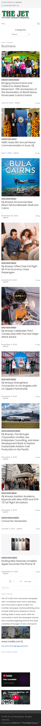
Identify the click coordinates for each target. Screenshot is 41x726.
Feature (9, 493)
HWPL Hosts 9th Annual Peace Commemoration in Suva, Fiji (18, 144)
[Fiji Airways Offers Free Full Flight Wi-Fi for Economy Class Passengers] (20, 224)
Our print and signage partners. (14, 646)
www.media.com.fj (12, 641)
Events (9, 139)
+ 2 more (14, 493)
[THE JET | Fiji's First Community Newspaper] (20, 14)
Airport (3, 198)
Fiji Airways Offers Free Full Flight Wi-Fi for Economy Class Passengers (19, 269)
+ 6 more (16, 80)
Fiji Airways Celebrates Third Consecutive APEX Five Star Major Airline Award (20, 333)
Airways (8, 198)
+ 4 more (14, 139)
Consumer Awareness (14, 521)
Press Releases (10, 431)
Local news (10, 517)
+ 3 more (13, 263)
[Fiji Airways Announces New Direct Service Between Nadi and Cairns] (20, 160)
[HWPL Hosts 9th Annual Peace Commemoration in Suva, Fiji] (20, 109)
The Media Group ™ (30, 723)
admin (17, 103)
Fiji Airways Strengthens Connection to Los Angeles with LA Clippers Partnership (19, 385)
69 (21, 581)
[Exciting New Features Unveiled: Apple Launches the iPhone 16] (20, 535)
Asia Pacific (5, 80)
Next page (27, 581)
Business (11, 80)
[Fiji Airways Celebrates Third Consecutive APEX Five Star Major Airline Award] (20, 288)
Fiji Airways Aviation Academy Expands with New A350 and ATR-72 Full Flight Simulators (20, 499)
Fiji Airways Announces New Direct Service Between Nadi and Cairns (19, 205)
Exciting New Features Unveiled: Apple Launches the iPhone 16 (19, 562)
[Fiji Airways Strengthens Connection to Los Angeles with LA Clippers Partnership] (20, 353)
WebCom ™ (17, 723)
